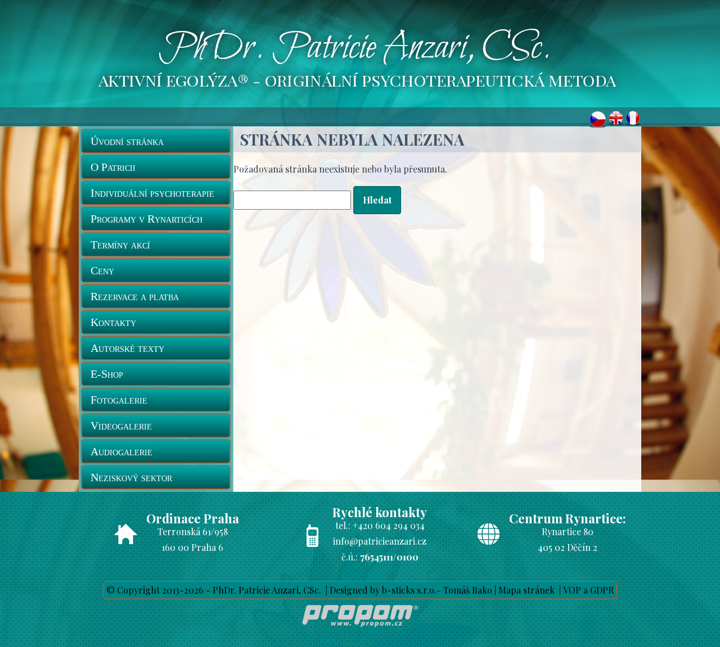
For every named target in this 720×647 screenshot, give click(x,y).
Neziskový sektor (131, 477)
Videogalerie (121, 425)
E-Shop (107, 374)
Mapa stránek (526, 590)
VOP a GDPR (588, 590)
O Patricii (113, 167)
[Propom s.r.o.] (360, 629)
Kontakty (113, 322)
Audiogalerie (121, 451)
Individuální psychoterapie (152, 193)
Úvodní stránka (127, 141)
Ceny (102, 270)
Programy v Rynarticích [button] (146, 218)
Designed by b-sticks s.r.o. (383, 590)
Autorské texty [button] (127, 348)
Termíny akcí (120, 244)
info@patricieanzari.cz (379, 541)
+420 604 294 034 (389, 525)
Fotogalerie (119, 399)
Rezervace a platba (135, 296)
